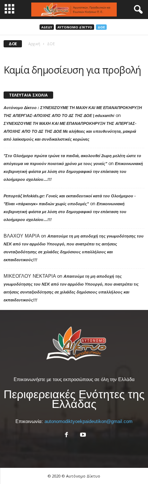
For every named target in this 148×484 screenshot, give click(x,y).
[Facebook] (66, 435)
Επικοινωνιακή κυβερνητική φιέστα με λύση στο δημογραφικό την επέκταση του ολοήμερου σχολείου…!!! (73, 171)
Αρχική (34, 43)
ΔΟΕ (101, 27)
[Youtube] (82, 435)
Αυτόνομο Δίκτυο (74, 27)
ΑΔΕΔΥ (46, 27)
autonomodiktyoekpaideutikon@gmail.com (89, 421)
